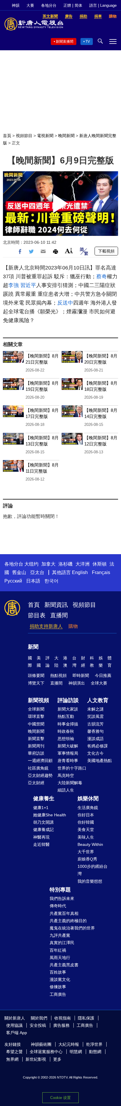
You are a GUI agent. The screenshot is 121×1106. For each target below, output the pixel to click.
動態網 (95, 1051)
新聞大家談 (68, 709)
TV (87, 41)
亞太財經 (36, 782)
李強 (13, 285)
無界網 (12, 1059)
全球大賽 (99, 683)
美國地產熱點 (99, 760)
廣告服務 (61, 1025)
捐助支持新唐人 (46, 626)
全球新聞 (36, 709)
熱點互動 (66, 716)
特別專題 (60, 890)
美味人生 (86, 837)
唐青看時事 (68, 760)
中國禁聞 (36, 724)
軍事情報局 (68, 753)
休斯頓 (100, 563)
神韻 (15, 5)
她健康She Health (49, 815)
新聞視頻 (38, 700)
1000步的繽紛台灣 (92, 870)
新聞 (33, 647)
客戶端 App (16, 1032)
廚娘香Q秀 (87, 859)
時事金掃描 (68, 724)
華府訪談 (36, 753)
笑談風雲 (95, 716)
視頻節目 (24, 135)
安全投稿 (38, 1025)
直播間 (59, 615)
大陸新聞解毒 (70, 782)
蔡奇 (101, 276)
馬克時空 (66, 775)
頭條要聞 (36, 675)
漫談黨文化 (60, 979)
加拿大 (48, 563)
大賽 (30, 5)
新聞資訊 (56, 605)
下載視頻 (106, 251)
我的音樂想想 (90, 881)
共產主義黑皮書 (64, 964)
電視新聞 (45, 135)
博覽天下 (36, 683)
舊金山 (19, 572)
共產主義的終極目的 (68, 920)
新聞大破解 (68, 746)
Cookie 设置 (60, 1097)
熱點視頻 (58, 675)
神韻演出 (76, 683)
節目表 (37, 615)
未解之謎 (95, 709)
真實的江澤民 (62, 942)
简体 (78, 5)
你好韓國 (86, 822)
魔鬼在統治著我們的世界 (72, 928)
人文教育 (97, 700)
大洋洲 (82, 563)
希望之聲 (14, 1051)
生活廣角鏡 (88, 807)
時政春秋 (66, 731)
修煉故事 (58, 986)
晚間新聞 (66, 135)
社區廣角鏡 (38, 768)
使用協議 (14, 1025)
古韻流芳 (95, 724)
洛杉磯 (65, 563)
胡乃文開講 (43, 822)
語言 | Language (103, 5)
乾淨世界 (94, 1044)
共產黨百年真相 (64, 913)
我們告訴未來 (62, 898)
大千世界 (86, 851)
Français (101, 572)
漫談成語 (95, 738)
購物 (73, 626)
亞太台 (37, 572)
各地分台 (48, 5)
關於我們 (39, 1018)
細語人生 (66, 790)
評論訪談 (68, 700)
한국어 (51, 580)
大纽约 (31, 563)
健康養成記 (43, 829)
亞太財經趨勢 (40, 775)
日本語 (33, 580)
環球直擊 (36, 716)
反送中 (65, 303)
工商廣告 (58, 994)
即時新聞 (81, 675)
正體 (67, 5)
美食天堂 (86, 829)
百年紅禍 (58, 950)
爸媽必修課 (97, 746)
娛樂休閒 (88, 798)
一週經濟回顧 (40, 760)
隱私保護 (86, 1018)
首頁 (7, 135)
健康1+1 (40, 807)
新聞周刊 (36, 746)
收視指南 (62, 1018)
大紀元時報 (68, 1044)
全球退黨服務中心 (46, 1051)
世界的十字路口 (72, 768)
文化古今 (95, 753)
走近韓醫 (41, 844)
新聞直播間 (64, 41)
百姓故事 (58, 972)
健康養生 (43, 798)
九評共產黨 (60, 935)
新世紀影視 (36, 1059)
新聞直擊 (36, 738)
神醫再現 (41, 837)
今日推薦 (103, 675)
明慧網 (76, 1051)
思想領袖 (66, 738)
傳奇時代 (58, 905)
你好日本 (86, 815)
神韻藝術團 (41, 1044)
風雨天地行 (60, 957)
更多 (57, 1059)
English (80, 572)
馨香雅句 (95, 731)
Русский (13, 580)
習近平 (28, 285)
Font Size (69, 251)
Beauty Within (90, 844)
